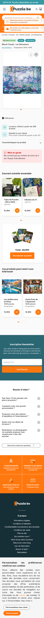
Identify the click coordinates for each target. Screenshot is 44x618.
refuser (22, 595)
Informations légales (22, 520)
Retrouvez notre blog (22, 543)
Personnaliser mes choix (17, 607)
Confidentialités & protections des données (22, 527)
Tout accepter (12, 613)
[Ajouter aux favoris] (36, 54)
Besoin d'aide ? (22, 549)
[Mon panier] (40, 9)
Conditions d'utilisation (22, 524)
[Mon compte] (36, 9)
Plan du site (22, 533)
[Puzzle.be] (20, 9)
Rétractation (22, 552)
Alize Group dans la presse (22, 540)
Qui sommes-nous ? (22, 536)
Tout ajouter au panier (22, 256)
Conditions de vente (22, 530)
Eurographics (7, 47)
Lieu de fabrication (22, 546)
